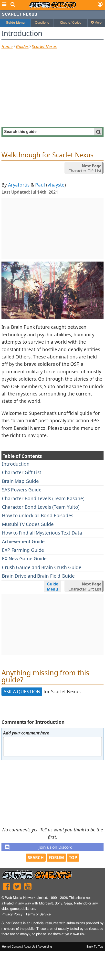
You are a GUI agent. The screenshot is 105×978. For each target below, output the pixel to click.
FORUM (56, 857)
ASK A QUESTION (21, 691)
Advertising (45, 946)
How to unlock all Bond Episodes (37, 515)
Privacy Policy (11, 914)
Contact (16, 946)
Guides (22, 46)
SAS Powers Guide (21, 490)
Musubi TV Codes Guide (28, 524)
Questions (42, 22)
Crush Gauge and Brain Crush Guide (41, 567)
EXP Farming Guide (23, 550)
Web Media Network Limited (26, 898)
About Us (29, 946)
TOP (73, 857)
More (98, 22)
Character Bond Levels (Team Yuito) (41, 507)
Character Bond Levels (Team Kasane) (43, 498)
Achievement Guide (23, 541)
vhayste (56, 185)
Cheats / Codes (70, 22)
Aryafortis (19, 185)
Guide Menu (15, 22)
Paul (40, 185)
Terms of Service (38, 914)
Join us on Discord (56, 847)
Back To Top (94, 946)
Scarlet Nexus (19, 14)
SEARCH (36, 857)
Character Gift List (21, 472)
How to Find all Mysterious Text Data (42, 533)
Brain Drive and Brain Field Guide (38, 576)
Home (7, 46)
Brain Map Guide (20, 481)
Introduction (16, 464)
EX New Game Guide (24, 558)
